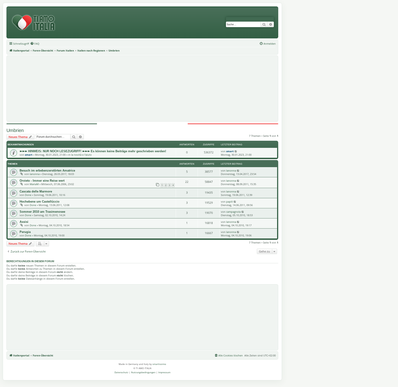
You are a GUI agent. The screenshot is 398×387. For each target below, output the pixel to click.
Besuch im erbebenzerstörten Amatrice (47, 170)
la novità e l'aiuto (81, 154)
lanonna (35, 174)
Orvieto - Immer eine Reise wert (42, 180)
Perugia (25, 232)
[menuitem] (34, 43)
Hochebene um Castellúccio (39, 201)
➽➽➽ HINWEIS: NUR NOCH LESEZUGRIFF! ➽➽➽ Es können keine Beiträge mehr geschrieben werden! (93, 151)
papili (229, 201)
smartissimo (159, 364)
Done (28, 195)
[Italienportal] (35, 23)
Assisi (24, 222)
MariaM (34, 184)
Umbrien (15, 130)
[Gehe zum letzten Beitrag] (235, 151)
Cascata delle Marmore (36, 191)
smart (28, 154)
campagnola (233, 211)
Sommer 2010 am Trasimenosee (42, 211)
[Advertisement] (142, 88)
